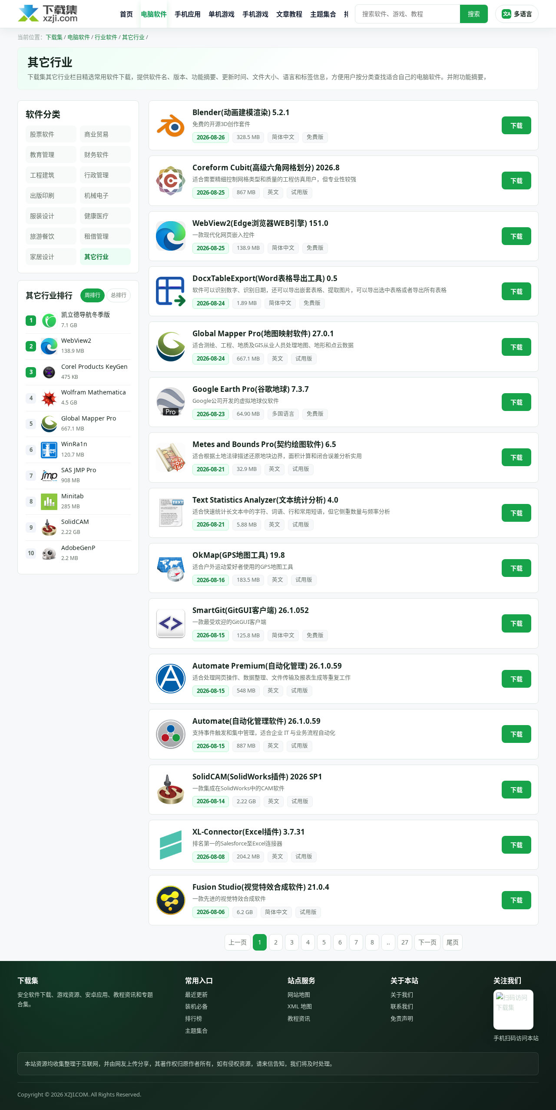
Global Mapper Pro (88, 418)
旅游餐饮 (42, 236)
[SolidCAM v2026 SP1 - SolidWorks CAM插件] (170, 789)
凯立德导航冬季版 (85, 314)
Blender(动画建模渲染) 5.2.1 (241, 112)
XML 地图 (300, 1006)
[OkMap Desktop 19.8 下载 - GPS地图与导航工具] (170, 568)
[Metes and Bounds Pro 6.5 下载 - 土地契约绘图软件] (170, 457)
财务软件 (96, 154)
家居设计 (42, 256)
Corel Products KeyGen (94, 367)
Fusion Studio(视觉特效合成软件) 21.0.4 (260, 887)
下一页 (427, 942)
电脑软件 (154, 14)
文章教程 (289, 14)
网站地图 (299, 994)
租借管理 (96, 236)
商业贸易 (96, 134)
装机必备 (196, 1006)
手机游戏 (255, 14)
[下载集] (65, 14)
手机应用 (188, 14)
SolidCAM (75, 522)
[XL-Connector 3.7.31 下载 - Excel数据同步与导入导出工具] (170, 845)
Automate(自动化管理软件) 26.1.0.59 (256, 721)
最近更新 (196, 994)
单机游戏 (221, 14)
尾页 (453, 942)
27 (404, 942)
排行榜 (193, 1018)
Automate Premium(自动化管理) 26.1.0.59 (267, 666)
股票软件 (42, 134)
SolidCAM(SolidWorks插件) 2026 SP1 (257, 777)
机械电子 (96, 195)
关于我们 (402, 994)
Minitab (72, 496)
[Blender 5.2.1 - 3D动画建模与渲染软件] (170, 125)
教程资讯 (299, 1018)
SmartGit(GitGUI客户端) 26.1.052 (250, 610)
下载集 (54, 37)
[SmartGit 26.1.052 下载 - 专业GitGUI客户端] (170, 623)
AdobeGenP (78, 548)
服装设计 (42, 216)
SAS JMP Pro (78, 470)
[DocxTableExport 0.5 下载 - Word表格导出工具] (170, 291)
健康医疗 (96, 216)
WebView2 (76, 341)
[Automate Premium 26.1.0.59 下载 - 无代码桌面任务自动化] (170, 678)
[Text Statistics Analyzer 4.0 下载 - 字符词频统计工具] (170, 512)
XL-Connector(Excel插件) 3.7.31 (248, 832)
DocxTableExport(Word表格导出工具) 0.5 (265, 278)
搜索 (474, 14)
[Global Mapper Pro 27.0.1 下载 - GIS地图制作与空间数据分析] (170, 346)
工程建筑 (42, 175)
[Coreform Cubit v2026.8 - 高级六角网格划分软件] (170, 180)
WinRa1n (74, 444)
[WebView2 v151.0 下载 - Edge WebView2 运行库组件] (170, 236)
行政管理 (96, 175)
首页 (126, 14)
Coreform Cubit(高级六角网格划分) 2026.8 (266, 167)
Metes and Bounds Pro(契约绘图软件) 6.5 (264, 444)
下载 (516, 125)
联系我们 (402, 1006)
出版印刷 (42, 195)
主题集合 (323, 14)
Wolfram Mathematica (93, 392)
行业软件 (106, 37)
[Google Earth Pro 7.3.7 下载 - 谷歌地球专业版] (170, 402)
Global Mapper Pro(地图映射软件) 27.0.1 (263, 333)
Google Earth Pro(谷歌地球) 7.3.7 (250, 389)
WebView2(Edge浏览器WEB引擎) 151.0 (260, 223)
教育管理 (42, 154)
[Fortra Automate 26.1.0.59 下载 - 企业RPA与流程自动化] (170, 734)
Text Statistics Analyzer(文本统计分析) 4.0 (265, 500)
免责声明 (402, 1018)
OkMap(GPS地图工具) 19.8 (238, 555)
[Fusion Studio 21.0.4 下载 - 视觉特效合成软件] (170, 900)
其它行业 (133, 37)
